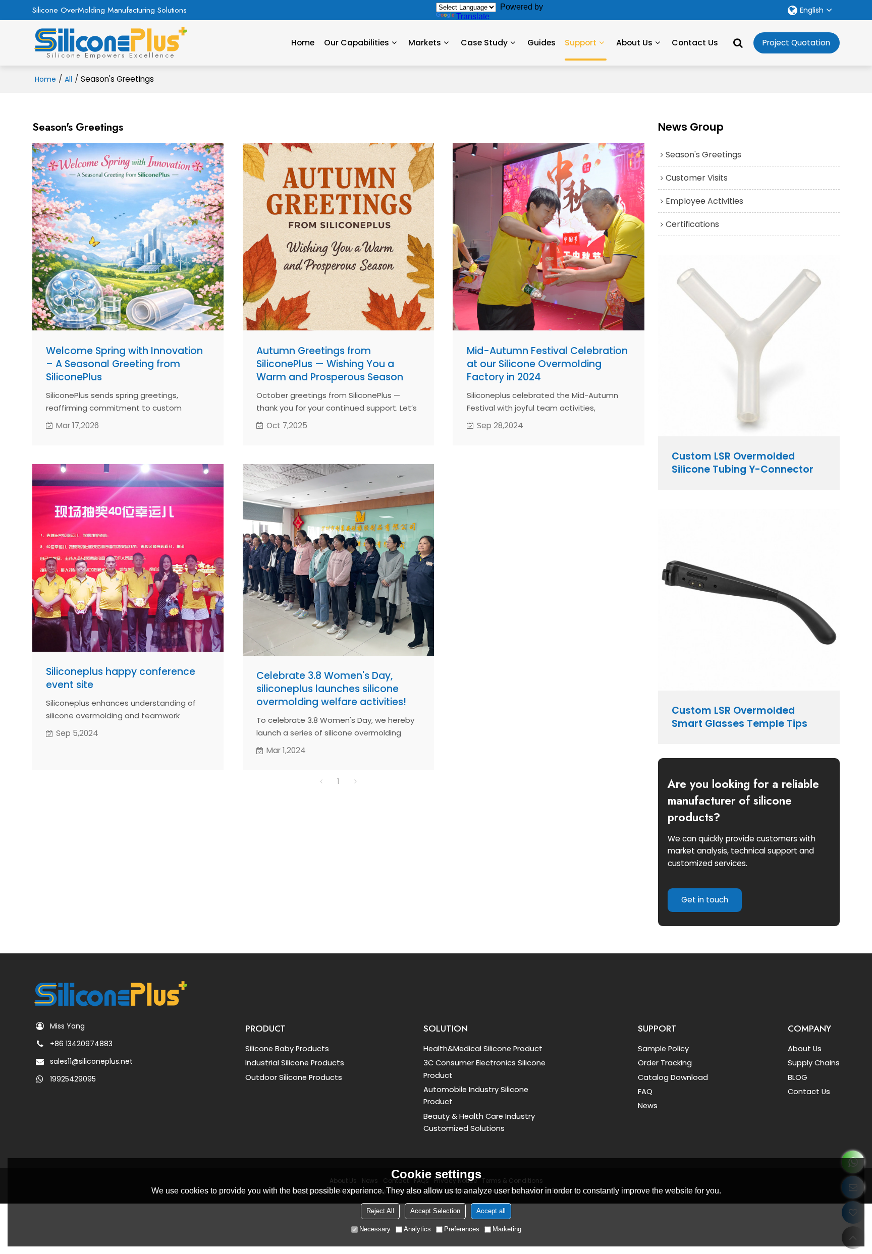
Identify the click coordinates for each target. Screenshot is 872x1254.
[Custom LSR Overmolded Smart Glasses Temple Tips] (749, 600)
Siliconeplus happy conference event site (120, 678)
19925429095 (73, 1079)
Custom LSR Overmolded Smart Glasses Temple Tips (739, 717)
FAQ (645, 1092)
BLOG (797, 1077)
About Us (634, 42)
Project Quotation (796, 42)
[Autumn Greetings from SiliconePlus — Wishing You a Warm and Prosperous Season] (338, 237)
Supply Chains (814, 1063)
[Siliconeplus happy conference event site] (128, 558)
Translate (472, 16)
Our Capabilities (356, 42)
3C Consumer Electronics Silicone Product (484, 1069)
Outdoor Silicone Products (293, 1077)
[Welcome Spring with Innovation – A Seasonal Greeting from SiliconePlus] (128, 237)
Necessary (375, 1229)
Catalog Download (673, 1077)
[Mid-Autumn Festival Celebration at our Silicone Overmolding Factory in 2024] (548, 237)
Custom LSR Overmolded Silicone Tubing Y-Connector (742, 463)
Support (580, 42)
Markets (424, 42)
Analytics (417, 1229)
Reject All (380, 1211)
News (648, 1106)
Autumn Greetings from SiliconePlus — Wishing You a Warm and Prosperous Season (329, 364)
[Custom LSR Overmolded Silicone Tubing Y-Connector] (749, 345)
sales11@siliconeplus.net (91, 1061)
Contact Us (695, 42)
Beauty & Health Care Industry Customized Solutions (479, 1122)
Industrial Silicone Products (294, 1063)
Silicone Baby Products (287, 1049)
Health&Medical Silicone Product (482, 1049)
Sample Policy (663, 1049)
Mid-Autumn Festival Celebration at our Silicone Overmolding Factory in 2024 (547, 364)
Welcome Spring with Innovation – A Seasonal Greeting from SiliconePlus (124, 364)
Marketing (507, 1229)
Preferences (461, 1229)
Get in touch (704, 899)
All (68, 79)
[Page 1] (321, 781)
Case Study (484, 42)
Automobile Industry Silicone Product (475, 1096)
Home (302, 42)
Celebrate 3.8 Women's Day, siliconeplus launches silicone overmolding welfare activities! (331, 689)
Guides (541, 42)
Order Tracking (665, 1063)
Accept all (491, 1211)
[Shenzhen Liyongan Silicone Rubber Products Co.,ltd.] (110, 39)
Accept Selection (435, 1211)
